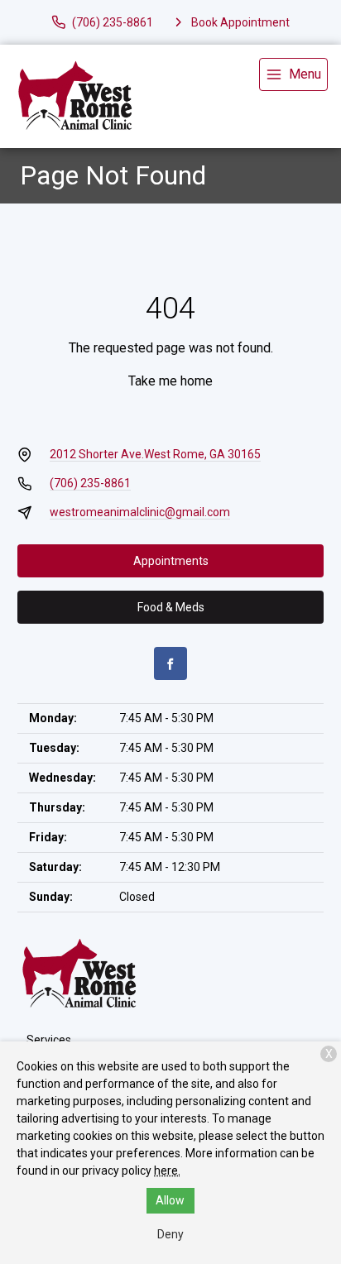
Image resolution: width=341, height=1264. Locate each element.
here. (167, 1170)
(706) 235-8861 (90, 483)
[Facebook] (170, 663)
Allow (170, 1200)
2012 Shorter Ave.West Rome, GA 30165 (155, 454)
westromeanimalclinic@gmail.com (140, 512)
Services (48, 1039)
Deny (170, 1234)
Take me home (170, 381)
